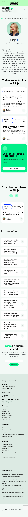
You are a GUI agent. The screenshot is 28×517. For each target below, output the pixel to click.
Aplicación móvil (6, 417)
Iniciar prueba (14, 168)
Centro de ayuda (6, 427)
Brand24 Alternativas (7, 415)
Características (5, 411)
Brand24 (5, 8)
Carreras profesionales (7, 446)
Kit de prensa (5, 450)
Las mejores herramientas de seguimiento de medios (13, 493)
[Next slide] (16, 195)
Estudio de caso (6, 432)
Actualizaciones (6, 413)
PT (8, 402)
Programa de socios (7, 444)
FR (10, 402)
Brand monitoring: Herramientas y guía (11, 476)
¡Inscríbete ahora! (14, 4)
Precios (4, 409)
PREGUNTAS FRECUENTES (8, 457)
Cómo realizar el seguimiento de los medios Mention (12, 497)
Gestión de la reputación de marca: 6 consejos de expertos (14, 482)
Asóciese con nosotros (7, 455)
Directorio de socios (7, 429)
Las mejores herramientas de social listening (12, 479)
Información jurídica (7, 436)
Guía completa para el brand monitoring (11, 485)
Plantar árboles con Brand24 (9, 452)
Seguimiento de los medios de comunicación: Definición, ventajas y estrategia (13, 488)
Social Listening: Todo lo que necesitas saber (13, 474)
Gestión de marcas (8, 91)
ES (3, 402)
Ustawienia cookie (6, 419)
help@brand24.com (7, 388)
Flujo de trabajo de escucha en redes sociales (13, 434)
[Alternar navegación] (25, 10)
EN (5, 402)
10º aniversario (5, 448)
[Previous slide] (11, 195)
